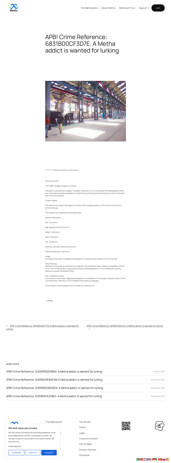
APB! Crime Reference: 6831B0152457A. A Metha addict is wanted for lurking (125, 325)
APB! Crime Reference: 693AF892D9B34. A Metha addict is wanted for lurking (54, 371)
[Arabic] (138, 459)
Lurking (49, 300)
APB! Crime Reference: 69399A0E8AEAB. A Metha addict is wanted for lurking (54, 379)
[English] (148, 459)
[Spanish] (167, 459)
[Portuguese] (161, 459)
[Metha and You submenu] (135, 8)
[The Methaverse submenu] (98, 8)
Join (158, 7)
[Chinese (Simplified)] (141, 459)
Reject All (33, 452)
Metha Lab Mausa (60, 170)
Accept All (49, 452)
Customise (16, 452)
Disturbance (74, 170)
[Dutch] (144, 459)
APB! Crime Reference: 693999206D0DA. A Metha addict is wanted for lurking (54, 388)
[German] (154, 459)
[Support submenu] (148, 8)
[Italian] (157, 459)
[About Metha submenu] (116, 8)
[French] (151, 459)
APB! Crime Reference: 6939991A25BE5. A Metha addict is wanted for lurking (54, 396)
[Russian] (164, 459)
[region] (32, 441)
